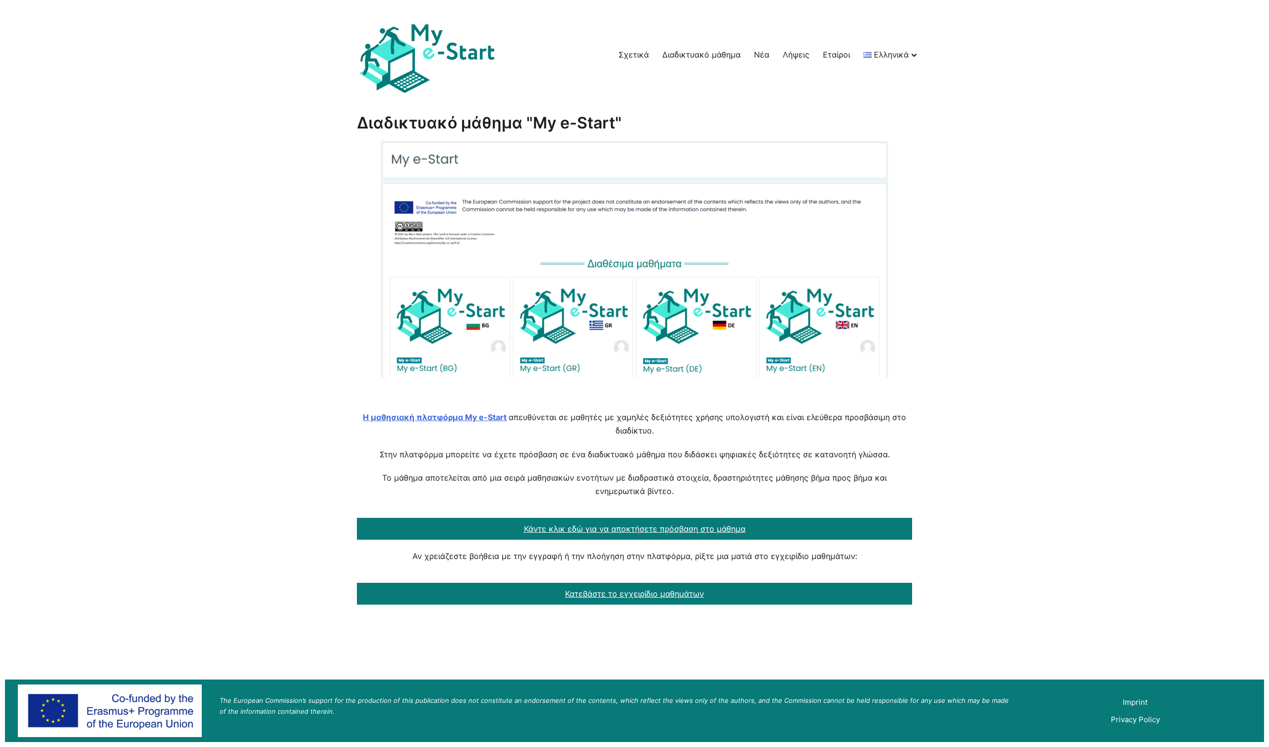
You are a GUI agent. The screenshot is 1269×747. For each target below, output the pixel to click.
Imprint (1135, 702)
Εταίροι (836, 55)
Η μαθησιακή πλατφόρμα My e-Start (435, 417)
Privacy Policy (1135, 719)
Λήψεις (796, 55)
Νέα (761, 55)
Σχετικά (634, 55)
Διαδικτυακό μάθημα (701, 55)
